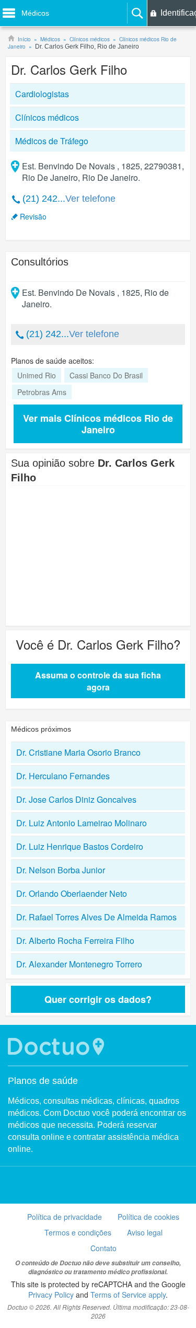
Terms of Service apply (128, 1294)
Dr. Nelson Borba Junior (60, 870)
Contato (103, 1248)
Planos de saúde (43, 1081)
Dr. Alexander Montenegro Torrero (79, 964)
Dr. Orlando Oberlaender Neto (71, 893)
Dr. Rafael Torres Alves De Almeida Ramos (96, 917)
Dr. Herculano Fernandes (63, 776)
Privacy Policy (51, 1294)
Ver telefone (90, 198)
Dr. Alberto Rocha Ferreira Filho (75, 940)
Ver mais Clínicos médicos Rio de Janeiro (98, 423)
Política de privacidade (64, 1216)
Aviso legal (145, 1232)
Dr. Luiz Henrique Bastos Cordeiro (79, 846)
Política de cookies (148, 1216)
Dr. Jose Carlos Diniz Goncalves (76, 799)
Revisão (33, 216)
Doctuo (57, 1046)
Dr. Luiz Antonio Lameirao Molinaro (81, 823)
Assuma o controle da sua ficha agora (98, 681)
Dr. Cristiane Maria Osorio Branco (78, 752)
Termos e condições (77, 1232)
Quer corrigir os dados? (98, 999)
